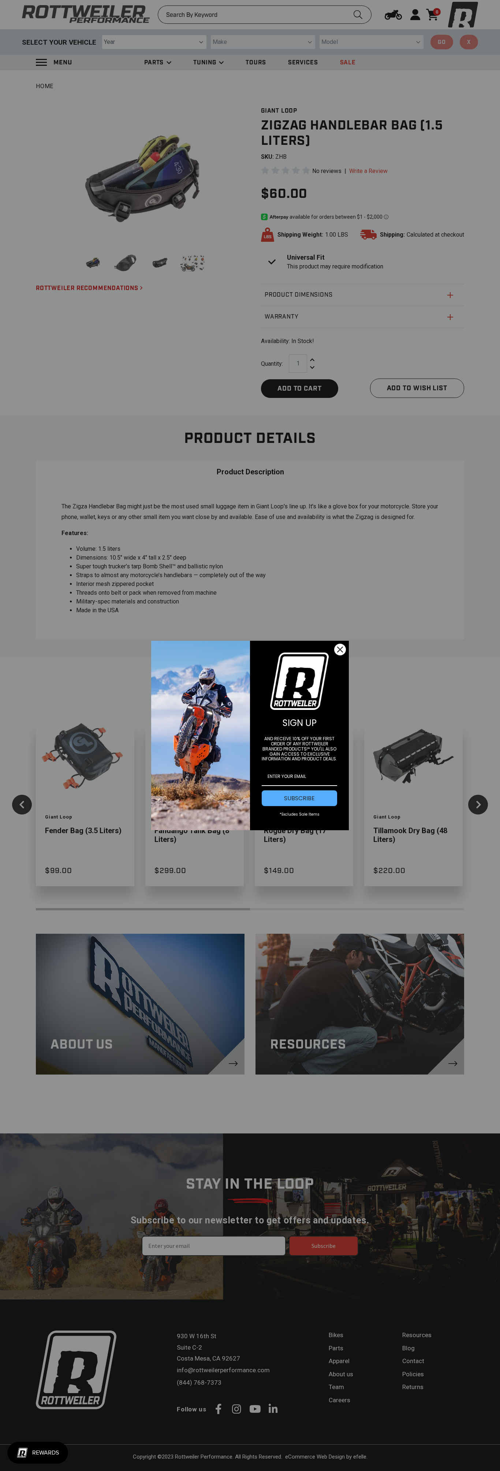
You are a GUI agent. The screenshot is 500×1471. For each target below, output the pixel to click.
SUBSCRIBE (299, 798)
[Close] (340, 649)
